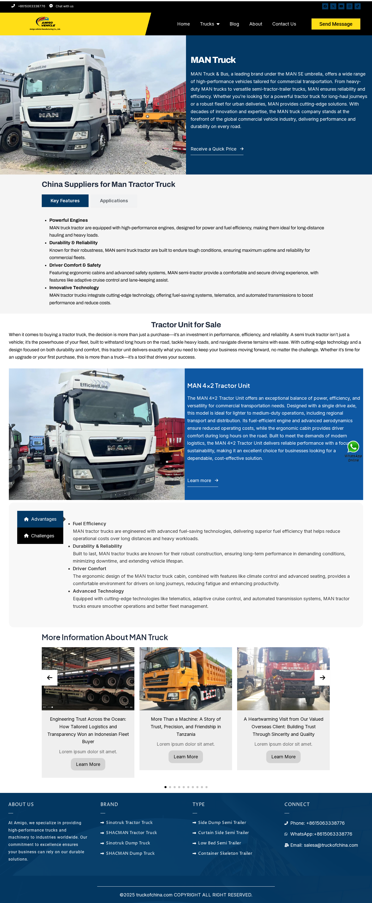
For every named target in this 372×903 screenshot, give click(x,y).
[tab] (65, 200)
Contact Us (284, 24)
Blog (234, 24)
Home (183, 24)
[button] (165, 787)
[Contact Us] (353, 451)
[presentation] (49, 678)
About (255, 24)
